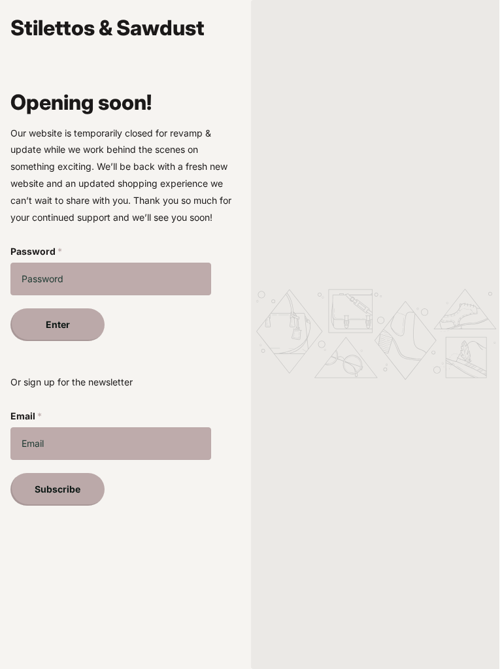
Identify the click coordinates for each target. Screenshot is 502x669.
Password (36, 251)
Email (26, 415)
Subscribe (57, 489)
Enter (58, 324)
